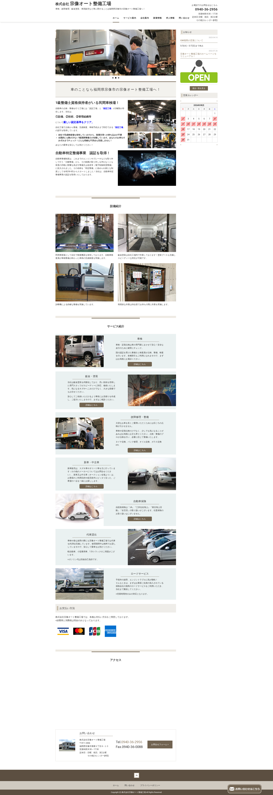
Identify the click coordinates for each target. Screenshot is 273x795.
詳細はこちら (140, 364)
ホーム (116, 18)
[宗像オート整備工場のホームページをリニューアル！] (199, 71)
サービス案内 (129, 18)
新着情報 (157, 18)
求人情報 (170, 18)
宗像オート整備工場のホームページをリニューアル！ (198, 55)
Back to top (136, 775)
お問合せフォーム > (160, 744)
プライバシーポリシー (150, 785)
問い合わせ (184, 18)
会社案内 (144, 18)
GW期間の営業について (191, 40)
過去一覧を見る (198, 88)
